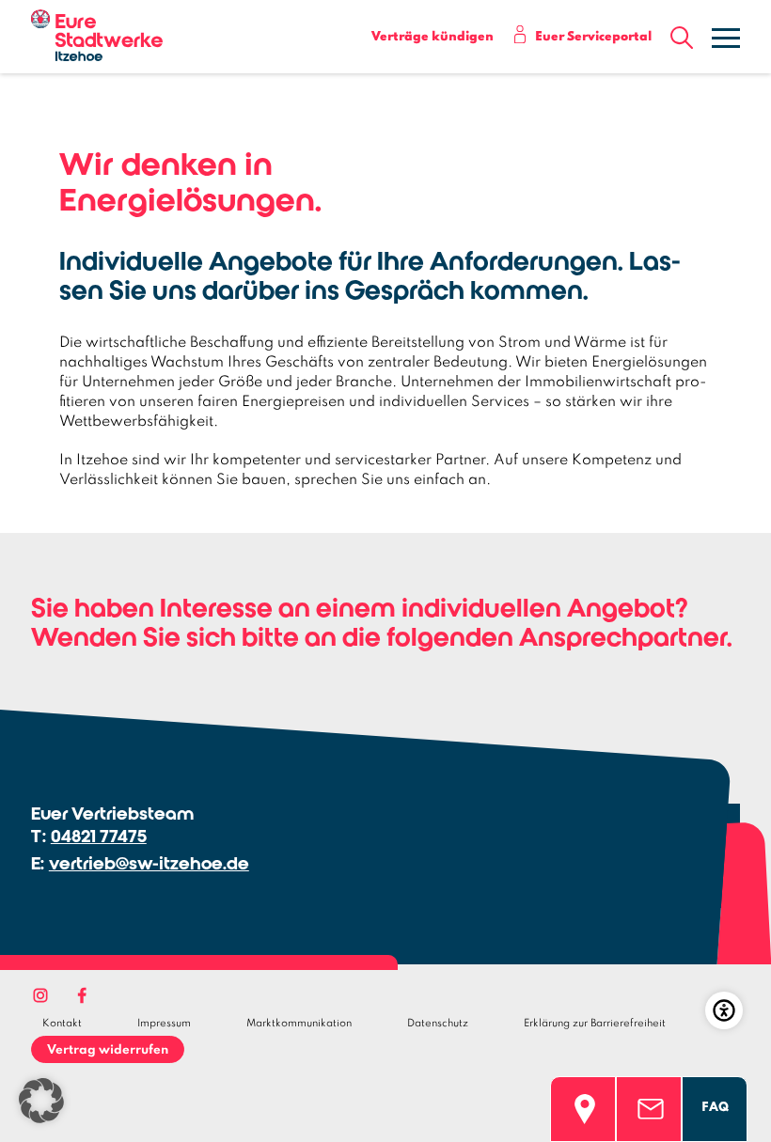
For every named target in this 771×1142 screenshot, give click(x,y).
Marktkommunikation (299, 1023)
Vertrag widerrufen (107, 1050)
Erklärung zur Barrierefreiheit (595, 1023)
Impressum (164, 1023)
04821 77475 (99, 836)
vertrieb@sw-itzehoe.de (149, 863)
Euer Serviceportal (593, 37)
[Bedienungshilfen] (724, 1010)
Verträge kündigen (432, 37)
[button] (681, 38)
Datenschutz (437, 1023)
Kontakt (62, 1023)
